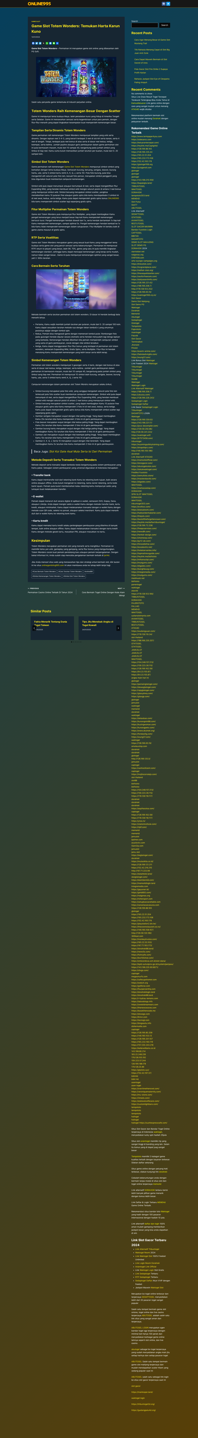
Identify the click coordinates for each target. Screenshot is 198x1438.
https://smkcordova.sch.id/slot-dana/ (148, 961)
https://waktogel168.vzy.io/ (143, 295)
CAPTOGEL (136, 233)
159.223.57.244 (138, 1060)
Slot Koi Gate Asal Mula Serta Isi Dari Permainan (80, 451)
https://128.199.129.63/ (142, 419)
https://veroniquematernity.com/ (146, 1092)
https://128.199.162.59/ (142, 668)
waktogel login (138, 1398)
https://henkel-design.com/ (143, 535)
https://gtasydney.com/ (142, 693)
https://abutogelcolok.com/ (143, 466)
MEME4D (135, 198)
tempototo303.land (140, 195)
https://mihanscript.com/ (142, 559)
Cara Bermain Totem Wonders (44, 571)
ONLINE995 (113, 198)
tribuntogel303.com (140, 503)
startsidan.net (137, 251)
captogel (135, 765)
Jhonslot (135, 345)
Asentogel (136, 332)
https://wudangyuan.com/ (143, 631)
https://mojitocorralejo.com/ (144, 774)
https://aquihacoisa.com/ (142, 808)
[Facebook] (164, 4)
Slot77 (134, 205)
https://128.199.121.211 (141, 864)
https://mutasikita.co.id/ (142, 861)
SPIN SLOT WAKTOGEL (142, 494)
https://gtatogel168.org (142, 164)
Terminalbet (136, 342)
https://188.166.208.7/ (141, 286)
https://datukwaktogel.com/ (144, 469)
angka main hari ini (140, 678)
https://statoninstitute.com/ (144, 824)
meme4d (135, 709)
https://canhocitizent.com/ (143, 768)
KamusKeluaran (138, 103)
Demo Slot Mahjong (140, 301)
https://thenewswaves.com (143, 1008)
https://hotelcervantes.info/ (143, 550)
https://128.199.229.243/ (142, 398)
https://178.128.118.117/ (142, 796)
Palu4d (134, 335)
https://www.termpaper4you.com (146, 136)
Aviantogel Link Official (145, 1267)
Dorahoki (157, 118)
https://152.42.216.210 (141, 868)
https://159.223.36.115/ (142, 665)
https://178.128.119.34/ (141, 634)
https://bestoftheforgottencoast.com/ (148, 519)
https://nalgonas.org (140, 895)
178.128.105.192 (138, 1057)
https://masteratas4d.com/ (143, 479)
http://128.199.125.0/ (140, 759)
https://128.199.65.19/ (141, 292)
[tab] (71, 642)
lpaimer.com (137, 839)
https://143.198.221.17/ (141, 423)
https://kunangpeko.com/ (142, 727)
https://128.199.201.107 (142, 1039)
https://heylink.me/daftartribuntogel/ (148, 522)
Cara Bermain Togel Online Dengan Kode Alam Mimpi (103, 592)
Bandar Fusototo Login (141, 230)
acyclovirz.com (138, 843)
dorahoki (135, 454)
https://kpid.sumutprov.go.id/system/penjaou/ (152, 964)
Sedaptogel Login (139, 401)
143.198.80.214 (138, 1051)
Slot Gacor (136, 298)
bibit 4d (135, 1079)
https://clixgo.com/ (139, 970)
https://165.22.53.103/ (141, 942)
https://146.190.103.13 (141, 1036)
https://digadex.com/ (141, 482)
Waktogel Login (138, 385)
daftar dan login (152, 1224)
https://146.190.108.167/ (142, 930)
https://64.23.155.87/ (141, 671)
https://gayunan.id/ (140, 889)
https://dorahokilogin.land (143, 992)
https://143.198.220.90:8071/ (144, 967)
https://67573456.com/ (142, 438)
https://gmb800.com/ (141, 892)
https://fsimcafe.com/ (141, 955)
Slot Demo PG (137, 304)
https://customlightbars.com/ (144, 1104)
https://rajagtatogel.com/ (142, 690)
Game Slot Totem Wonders (76, 167)
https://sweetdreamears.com (144, 1004)
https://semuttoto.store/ (142, 475)
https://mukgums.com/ (141, 563)
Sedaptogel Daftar (139, 404)
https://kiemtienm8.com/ (142, 880)
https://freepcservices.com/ (144, 528)
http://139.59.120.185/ (141, 933)
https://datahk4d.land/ (141, 874)
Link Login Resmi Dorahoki (147, 1263)
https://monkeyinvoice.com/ (144, 939)
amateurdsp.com (139, 746)
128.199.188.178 (138, 1064)
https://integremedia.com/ (143, 572)
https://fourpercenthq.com (143, 989)
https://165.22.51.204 (141, 155)
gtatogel (135, 171)
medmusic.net (137, 578)
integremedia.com (139, 886)
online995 (89, 571)
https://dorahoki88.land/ (142, 948)
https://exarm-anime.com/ (143, 351)
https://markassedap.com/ (143, 488)
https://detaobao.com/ (141, 718)
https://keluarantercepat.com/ (145, 142)
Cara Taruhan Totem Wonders (70, 571)
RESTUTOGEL (137, 223)
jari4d (106, 555)
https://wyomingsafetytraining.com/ (147, 444)
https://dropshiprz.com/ (142, 447)
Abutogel (135, 317)
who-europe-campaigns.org (144, 261)
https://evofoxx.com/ (140, 507)
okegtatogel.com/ (139, 877)
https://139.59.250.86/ (141, 429)
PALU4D (135, 606)
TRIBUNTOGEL (138, 186)
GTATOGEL (136, 217)
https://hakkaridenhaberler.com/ (146, 513)
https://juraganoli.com (141, 167)
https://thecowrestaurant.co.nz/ (146, 927)
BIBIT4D (135, 236)
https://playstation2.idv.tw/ (143, 923)
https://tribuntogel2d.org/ (143, 1404)
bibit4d (134, 1076)
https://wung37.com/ (140, 357)
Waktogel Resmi (142, 1252)
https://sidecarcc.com (141, 139)
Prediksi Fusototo (139, 472)
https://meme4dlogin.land (143, 883)
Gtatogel (135, 323)
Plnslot (134, 348)
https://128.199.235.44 (141, 152)
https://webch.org (139, 983)
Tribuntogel (136, 367)
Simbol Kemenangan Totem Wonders (47, 576)
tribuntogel (136, 441)
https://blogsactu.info (141, 1023)
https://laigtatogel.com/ (142, 855)
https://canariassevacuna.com (145, 905)
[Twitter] (168, 4)
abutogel (135, 1349)
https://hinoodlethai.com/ (143, 544)
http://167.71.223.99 (140, 871)
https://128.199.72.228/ (142, 525)
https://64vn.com (139, 1017)
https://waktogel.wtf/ (141, 435)
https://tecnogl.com (140, 1020)
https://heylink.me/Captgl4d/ (144, 146)
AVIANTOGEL (137, 220)
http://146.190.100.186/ (142, 451)
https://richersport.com (142, 899)
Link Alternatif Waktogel (142, 388)
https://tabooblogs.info (142, 1001)
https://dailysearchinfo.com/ (144, 279)
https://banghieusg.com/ (142, 569)
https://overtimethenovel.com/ (145, 1088)
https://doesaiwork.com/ (142, 510)
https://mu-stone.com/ (141, 1095)
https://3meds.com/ (140, 1098)
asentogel (135, 1082)
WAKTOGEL (136, 189)
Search (134, 21)
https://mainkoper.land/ (142, 1392)
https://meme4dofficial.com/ (144, 460)
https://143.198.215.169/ (142, 180)
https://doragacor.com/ (142, 463)
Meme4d (135, 314)
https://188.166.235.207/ (142, 640)
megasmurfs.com (139, 976)
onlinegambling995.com (53, 565)
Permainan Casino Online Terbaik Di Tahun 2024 (50, 590)
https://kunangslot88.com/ (143, 721)
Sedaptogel (136, 320)
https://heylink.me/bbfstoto (144, 556)
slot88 (134, 780)
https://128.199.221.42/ (142, 282)
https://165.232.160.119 (142, 1042)
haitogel (135, 1116)
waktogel (135, 587)
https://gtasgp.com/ (140, 696)
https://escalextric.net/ (141, 547)
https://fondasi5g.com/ (141, 734)
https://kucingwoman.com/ (143, 724)
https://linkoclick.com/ (141, 264)
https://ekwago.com (140, 1014)
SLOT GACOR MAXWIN (142, 226)
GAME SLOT (36, 21)
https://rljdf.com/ (139, 827)
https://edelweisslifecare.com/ (145, 1101)
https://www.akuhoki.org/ (143, 731)
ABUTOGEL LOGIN (140, 1328)
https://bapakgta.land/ (141, 183)
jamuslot (135, 703)
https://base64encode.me (143, 1011)
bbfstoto (135, 581)
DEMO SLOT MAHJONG (142, 242)
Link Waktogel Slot (143, 1256)
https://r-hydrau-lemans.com (144, 998)
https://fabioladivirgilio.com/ (144, 354)
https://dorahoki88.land (142, 995)
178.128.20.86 (137, 1067)
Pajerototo (136, 329)
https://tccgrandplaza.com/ (143, 267)
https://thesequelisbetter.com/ (145, 273)
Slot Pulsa (136, 202)
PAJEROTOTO (137, 603)
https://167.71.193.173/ (141, 945)
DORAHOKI (136, 192)
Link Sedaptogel (142, 1273)
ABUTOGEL (136, 208)
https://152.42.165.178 (141, 161)
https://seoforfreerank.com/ (144, 276)
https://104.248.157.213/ (142, 662)
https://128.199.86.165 (141, 149)
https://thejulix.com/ (140, 516)
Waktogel (135, 307)
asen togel (136, 1085)
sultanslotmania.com (140, 616)
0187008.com (137, 258)
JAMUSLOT (136, 650)
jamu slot (135, 852)
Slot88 (134, 379)
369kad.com (137, 936)
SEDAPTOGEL (137, 214)
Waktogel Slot (157, 1287)
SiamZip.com (137, 846)
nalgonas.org (137, 255)
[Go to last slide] (34, 628)
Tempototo (136, 326)
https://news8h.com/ (140, 531)
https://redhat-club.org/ (142, 270)
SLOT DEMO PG (138, 245)
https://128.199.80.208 (141, 1032)
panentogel (136, 584)
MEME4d (161, 1202)
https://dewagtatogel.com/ (143, 687)
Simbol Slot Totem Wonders (74, 576)
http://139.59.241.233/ (141, 432)
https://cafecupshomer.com (144, 979)
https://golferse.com (140, 986)
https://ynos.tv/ (138, 821)
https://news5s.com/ (140, 952)
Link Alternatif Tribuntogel (147, 1249)
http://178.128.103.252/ (142, 289)
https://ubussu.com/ (140, 394)
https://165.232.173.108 (142, 158)
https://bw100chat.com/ (142, 958)
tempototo (136, 1107)
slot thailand (137, 637)
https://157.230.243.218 (142, 1045)
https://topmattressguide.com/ (145, 553)
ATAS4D (135, 109)
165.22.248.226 (138, 1054)
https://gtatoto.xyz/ (140, 1070)
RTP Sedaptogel (142, 1277)
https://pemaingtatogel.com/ (144, 684)
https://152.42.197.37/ (141, 1073)
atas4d (134, 591)
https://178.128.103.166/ (142, 594)
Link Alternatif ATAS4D (142, 457)
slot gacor (135, 1386)
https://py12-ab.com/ (141, 541)
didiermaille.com (139, 1026)
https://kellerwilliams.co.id (143, 1048)
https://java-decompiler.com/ (144, 426)
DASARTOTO (137, 239)
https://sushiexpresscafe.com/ (153, 1123)
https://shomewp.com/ (141, 538)
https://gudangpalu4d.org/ (143, 1410)
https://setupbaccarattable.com (146, 902)
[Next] (118, 628)
